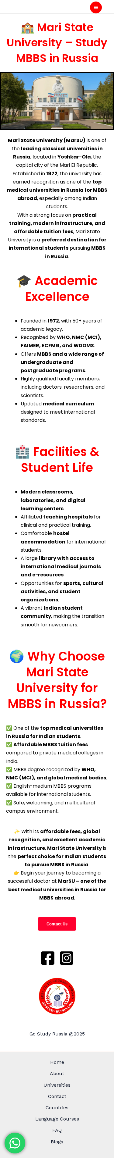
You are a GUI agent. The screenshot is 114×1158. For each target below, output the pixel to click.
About (57, 1073)
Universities (57, 1085)
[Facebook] (47, 958)
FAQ (57, 1130)
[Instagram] (66, 958)
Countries (57, 1107)
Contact (57, 1096)
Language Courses (57, 1119)
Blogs (57, 1142)
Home (57, 1062)
